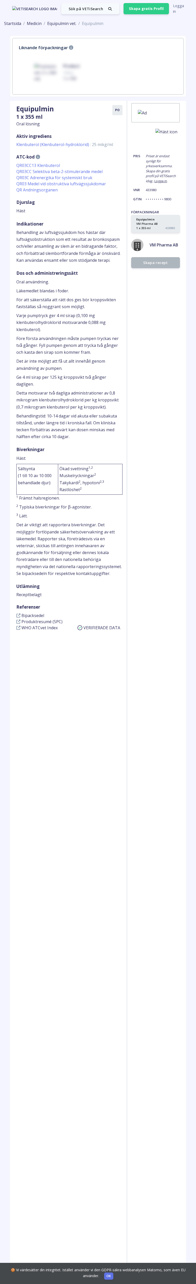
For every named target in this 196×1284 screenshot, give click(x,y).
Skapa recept (155, 262)
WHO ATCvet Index (39, 628)
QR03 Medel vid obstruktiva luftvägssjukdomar (61, 184)
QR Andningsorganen (37, 190)
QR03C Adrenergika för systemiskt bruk (54, 177)
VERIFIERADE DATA (101, 628)
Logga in (178, 8)
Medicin (34, 23)
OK (108, 1276)
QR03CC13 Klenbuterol (38, 165)
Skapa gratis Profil (146, 8)
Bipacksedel (32, 615)
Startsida (12, 23)
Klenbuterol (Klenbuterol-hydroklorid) (64, 144)
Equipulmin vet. (61, 23)
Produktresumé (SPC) (41, 621)
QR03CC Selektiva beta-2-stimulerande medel (59, 171)
